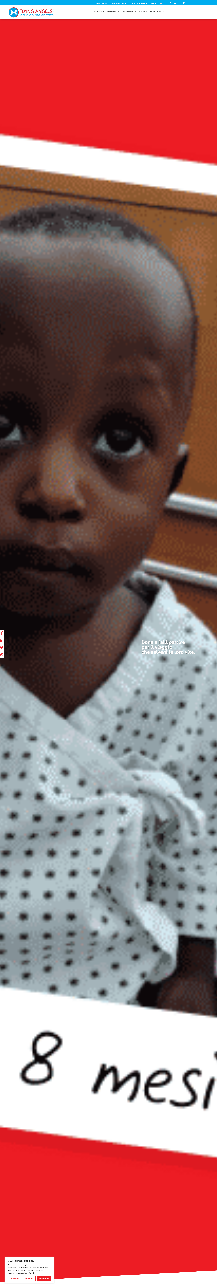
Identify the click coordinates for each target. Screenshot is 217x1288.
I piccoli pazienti (156, 11)
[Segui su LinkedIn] (179, 3)
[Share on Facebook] (2, 633)
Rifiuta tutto (28, 1279)
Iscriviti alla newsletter (139, 3)
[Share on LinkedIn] (2, 640)
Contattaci (153, 3)
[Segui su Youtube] (175, 3)
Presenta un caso (101, 3)
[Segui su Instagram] (184, 3)
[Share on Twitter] (2, 647)
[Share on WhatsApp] (2, 654)
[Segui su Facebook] (170, 3)
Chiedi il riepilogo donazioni (119, 3)
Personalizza (14, 1279)
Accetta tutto (44, 1279)
